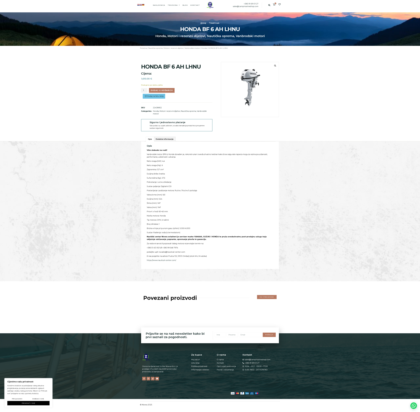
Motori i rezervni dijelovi (186, 36)
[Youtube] (157, 378)
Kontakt (195, 5)
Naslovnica (159, 5)
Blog (185, 5)
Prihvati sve (28, 403)
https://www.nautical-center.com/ (161, 260)
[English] (141, 5)
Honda (160, 36)
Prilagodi (17, 399)
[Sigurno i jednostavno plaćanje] (145, 123)
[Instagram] (148, 378)
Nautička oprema (220, 36)
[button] (269, 5)
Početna (143, 48)
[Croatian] (138, 5)
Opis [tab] (150, 139)
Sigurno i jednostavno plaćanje (167, 122)
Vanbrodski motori (250, 36)
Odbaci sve (38, 399)
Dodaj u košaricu (162, 90)
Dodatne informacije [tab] (164, 139)
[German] (143, 5)
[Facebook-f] (144, 378)
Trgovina (173, 5)
